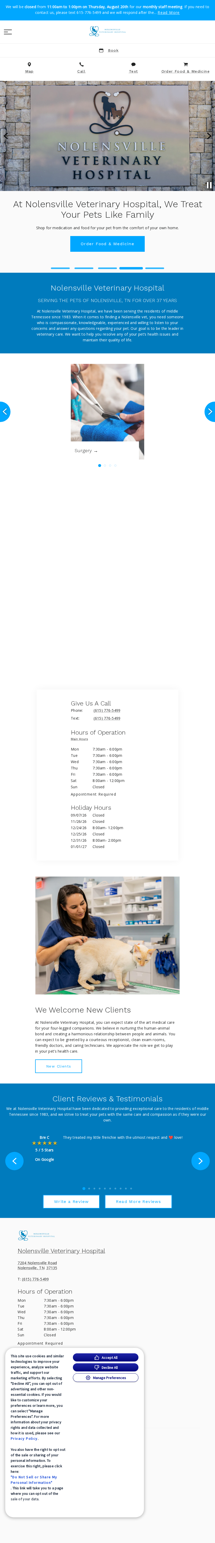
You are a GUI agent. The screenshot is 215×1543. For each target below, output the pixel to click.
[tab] (81, 740)
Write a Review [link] (71, 1201)
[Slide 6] (110, 1189)
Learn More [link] (107, 222)
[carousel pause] (209, 185)
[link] (107, 31)
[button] (8, 32)
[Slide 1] (60, 268)
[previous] (6, 136)
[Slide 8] (121, 1189)
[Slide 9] (126, 1189)
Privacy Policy (24, 1438)
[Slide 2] (83, 268)
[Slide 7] (115, 1189)
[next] (208, 136)
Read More (169, 12)
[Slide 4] (131, 268)
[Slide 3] (107, 268)
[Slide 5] (154, 268)
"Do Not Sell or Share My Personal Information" (34, 1480)
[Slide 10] (131, 1189)
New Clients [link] (58, 1066)
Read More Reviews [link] (138, 1201)
